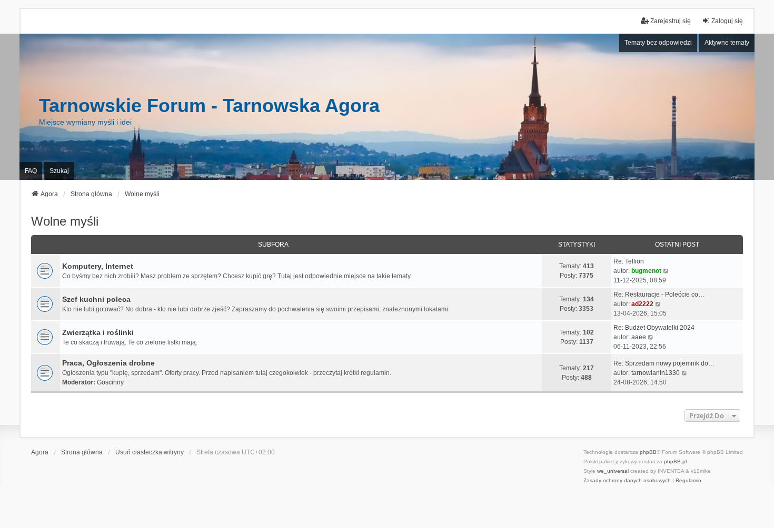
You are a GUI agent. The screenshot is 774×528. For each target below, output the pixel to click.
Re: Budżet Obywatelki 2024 (653, 327)
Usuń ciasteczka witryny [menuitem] (149, 452)
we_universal (613, 471)
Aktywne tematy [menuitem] (726, 42)
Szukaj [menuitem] (59, 171)
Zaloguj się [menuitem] (727, 21)
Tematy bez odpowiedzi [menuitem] (658, 42)
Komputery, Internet (97, 266)
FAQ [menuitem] (31, 171)
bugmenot (646, 271)
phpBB (648, 452)
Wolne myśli (64, 221)
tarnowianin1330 (655, 373)
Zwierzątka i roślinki (98, 332)
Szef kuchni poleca (96, 299)
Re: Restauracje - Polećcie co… (658, 294)
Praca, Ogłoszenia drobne (108, 363)
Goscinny (110, 382)
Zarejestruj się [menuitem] (670, 21)
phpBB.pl (675, 461)
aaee (638, 337)
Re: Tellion (628, 261)
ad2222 (642, 304)
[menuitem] (627, 480)
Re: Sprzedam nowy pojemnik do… (664, 363)
